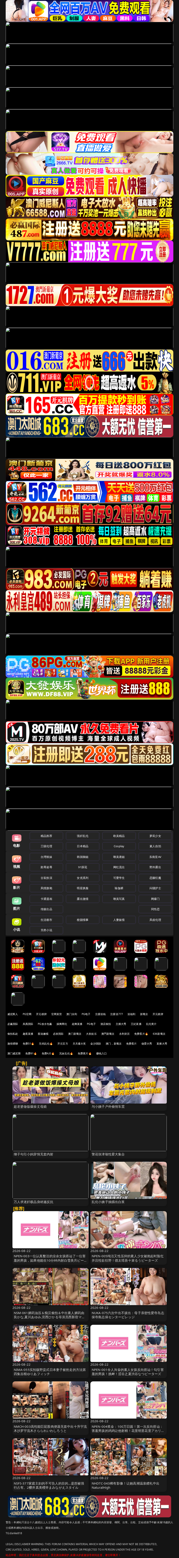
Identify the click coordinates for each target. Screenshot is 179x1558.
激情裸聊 (12, 1043)
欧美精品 (119, 836)
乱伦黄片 (151, 1024)
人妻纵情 (119, 920)
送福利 (131, 1014)
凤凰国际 (28, 1024)
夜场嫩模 (43, 1034)
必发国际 (58, 1034)
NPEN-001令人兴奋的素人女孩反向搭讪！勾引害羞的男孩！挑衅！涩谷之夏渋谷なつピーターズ (128, 1371)
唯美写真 (119, 899)
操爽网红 (62, 1024)
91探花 (82, 867)
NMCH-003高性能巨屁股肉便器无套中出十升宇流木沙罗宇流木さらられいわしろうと (50, 1428)
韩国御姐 (82, 857)
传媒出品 (46, 909)
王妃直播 (136, 1024)
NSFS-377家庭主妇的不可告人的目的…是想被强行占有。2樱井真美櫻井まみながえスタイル (49, 1485)
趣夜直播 (28, 1034)
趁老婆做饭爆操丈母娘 (30, 1106)
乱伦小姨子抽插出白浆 (108, 1202)
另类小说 (46, 930)
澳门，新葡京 (114, 1043)
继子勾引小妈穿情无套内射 (33, 1154)
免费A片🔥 (48, 1053)
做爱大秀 (146, 1043)
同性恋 (155, 909)
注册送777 (116, 1014)
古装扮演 (46, 878)
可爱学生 (119, 878)
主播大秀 (121, 1024)
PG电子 (86, 1014)
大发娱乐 (91, 1034)
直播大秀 (162, 1043)
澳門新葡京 (108, 1034)
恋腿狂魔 (155, 878)
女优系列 (82, 878)
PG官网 (27, 1014)
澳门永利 (71, 1014)
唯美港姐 (119, 857)
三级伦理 (46, 846)
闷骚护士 (155, 888)
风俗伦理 (155, 920)
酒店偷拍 (105, 1024)
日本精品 (82, 846)
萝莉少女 (155, 836)
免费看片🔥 (141, 1034)
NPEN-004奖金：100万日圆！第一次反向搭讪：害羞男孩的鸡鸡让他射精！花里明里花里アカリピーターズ (128, 1430)
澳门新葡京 (74, 1034)
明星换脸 (82, 888)
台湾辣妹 (46, 857)
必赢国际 (12, 1024)
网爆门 (155, 899)
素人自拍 (155, 846)
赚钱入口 (101, 1053)
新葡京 (144, 1014)
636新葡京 (159, 1034)
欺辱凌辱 (46, 867)
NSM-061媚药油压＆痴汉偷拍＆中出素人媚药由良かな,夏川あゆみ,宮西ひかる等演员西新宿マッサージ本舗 (49, 1317)
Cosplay (119, 846)
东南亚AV (155, 857)
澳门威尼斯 (14, 1053)
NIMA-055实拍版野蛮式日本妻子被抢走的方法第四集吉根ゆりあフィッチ (50, 1371)
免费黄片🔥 (85, 1053)
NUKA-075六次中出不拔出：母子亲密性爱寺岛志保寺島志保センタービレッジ (128, 1315)
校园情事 (82, 920)
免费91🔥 (31, 1053)
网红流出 (119, 867)
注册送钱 (100, 1014)
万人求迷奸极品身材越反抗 (33, 1202)
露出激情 (82, 899)
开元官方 (62, 1043)
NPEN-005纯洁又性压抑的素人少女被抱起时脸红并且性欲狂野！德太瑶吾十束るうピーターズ (128, 1258)
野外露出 (155, 867)
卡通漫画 (46, 899)
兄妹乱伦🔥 (66, 1053)
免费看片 (131, 1043)
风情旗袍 (46, 888)
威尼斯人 (12, 1014)
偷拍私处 (12, 1034)
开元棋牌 (41, 1014)
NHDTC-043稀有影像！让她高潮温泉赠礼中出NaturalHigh (126, 1485)
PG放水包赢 (45, 1024)
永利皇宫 (124, 1034)
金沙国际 (95, 1043)
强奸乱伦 (82, 836)
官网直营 (56, 1014)
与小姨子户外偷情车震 (108, 1106)
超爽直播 (77, 1024)
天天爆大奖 (79, 1043)
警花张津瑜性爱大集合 (108, 1154)
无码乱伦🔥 (46, 1043)
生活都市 (46, 920)
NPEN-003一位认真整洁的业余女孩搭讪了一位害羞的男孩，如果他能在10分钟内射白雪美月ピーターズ (50, 1260)
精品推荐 (46, 836)
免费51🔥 (28, 1043)
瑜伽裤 (119, 888)
